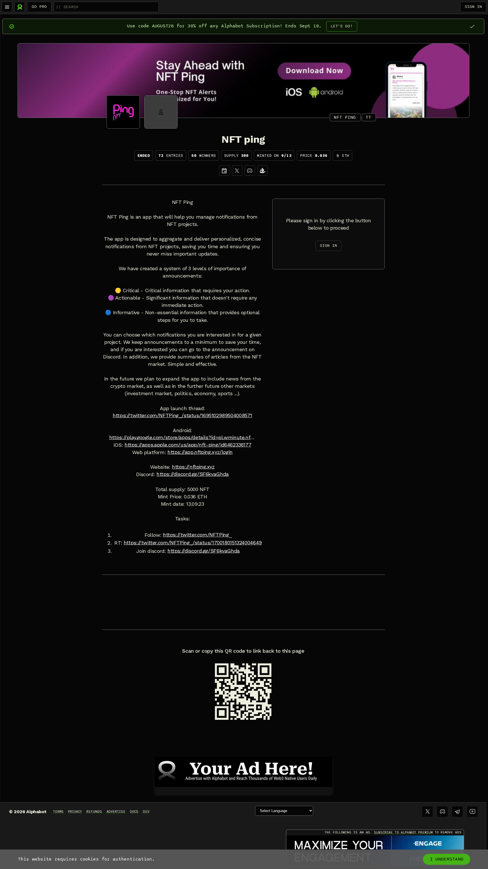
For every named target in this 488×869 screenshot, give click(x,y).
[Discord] (250, 170)
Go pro (39, 6)
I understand (446, 859)
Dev (146, 811)
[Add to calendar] (224, 170)
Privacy (75, 811)
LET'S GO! (342, 26)
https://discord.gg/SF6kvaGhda (192, 474)
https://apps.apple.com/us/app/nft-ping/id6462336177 (188, 444)
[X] (237, 170)
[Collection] (262, 170)
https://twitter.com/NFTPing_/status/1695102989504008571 (182, 415)
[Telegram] (457, 811)
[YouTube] (472, 811)
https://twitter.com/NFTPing (196, 534)
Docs (134, 811)
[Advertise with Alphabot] (243, 770)
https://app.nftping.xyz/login (200, 452)
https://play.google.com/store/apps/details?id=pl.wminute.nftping (182, 437)
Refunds (94, 811)
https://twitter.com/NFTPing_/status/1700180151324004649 (193, 542)
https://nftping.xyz (193, 466)
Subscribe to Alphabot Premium (403, 832)
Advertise (115, 811)
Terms (58, 811)
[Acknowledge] (472, 26)
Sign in (473, 6)
